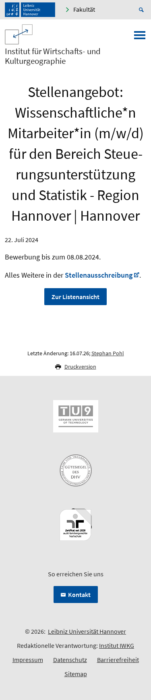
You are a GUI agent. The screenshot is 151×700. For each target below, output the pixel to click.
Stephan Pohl (107, 353)
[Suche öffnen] (142, 9)
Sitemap (75, 674)
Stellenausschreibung (98, 275)
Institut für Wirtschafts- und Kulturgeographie (53, 56)
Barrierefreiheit (118, 660)
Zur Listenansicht (75, 297)
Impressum (27, 660)
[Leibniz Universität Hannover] (30, 9)
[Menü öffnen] (139, 37)
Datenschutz (70, 660)
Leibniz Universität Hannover (87, 631)
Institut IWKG (116, 645)
